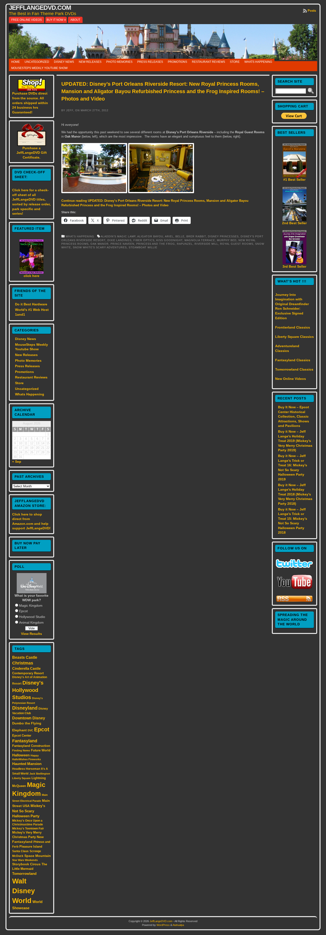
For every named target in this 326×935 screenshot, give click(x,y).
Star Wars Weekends (25, 860)
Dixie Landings (119, 240)
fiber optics (143, 240)
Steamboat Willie (143, 247)
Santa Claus (20, 851)
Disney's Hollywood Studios (27, 690)
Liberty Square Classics (294, 337)
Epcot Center (21, 735)
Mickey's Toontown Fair (28, 828)
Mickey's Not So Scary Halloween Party (28, 811)
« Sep (16, 461)
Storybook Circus (26, 864)
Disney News (64, 62)
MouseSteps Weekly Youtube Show (39, 68)
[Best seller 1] (294, 176)
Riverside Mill (206, 243)
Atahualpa (178, 925)
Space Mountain (37, 856)
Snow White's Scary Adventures (100, 247)
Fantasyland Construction (31, 746)
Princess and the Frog (155, 243)
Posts (312, 10)
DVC (30, 730)
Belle (179, 236)
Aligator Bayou (150, 236)
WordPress (163, 925)
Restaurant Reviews (208, 62)
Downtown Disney (28, 718)
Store (235, 62)
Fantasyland (24, 740)
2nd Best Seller (294, 223)
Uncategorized (37, 62)
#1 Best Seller (294, 179)
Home (15, 62)
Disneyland (24, 708)
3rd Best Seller (294, 266)
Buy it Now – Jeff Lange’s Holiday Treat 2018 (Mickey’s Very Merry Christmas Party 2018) (295, 494)
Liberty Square (21, 778)
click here (31, 276)
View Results (31, 634)
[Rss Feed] (294, 601)
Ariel (169, 236)
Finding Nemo (21, 750)
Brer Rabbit (196, 236)
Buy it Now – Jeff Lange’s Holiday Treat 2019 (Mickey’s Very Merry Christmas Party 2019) (295, 441)
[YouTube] (294, 589)
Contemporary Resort (28, 673)
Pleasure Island (30, 846)
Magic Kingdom (30, 605)
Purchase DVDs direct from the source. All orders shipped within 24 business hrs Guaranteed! (30, 102)
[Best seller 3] (294, 263)
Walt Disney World (23, 890)
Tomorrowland (24, 874)
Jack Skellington (39, 773)
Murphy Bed (227, 240)
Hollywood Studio (32, 617)
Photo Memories (119, 62)
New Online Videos (290, 379)
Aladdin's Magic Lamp (118, 236)
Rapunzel (185, 243)
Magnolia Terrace (199, 240)
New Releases (90, 62)
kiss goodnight (169, 240)
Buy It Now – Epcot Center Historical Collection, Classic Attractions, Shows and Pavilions (293, 416)
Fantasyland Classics (292, 360)
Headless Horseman (26, 768)
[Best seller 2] (294, 220)
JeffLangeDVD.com (40, 7)
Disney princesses (223, 236)
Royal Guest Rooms (236, 243)
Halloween (21, 755)
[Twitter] (294, 566)
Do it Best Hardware (31, 304)
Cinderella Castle (26, 668)
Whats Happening (258, 62)
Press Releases (150, 62)
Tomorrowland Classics (294, 369)
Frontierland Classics (292, 327)
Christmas (22, 663)
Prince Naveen (122, 243)
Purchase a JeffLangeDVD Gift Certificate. (31, 152)
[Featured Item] (31, 272)
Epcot (23, 611)
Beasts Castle (24, 657)
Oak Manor (99, 243)
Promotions (177, 62)
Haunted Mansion (27, 764)
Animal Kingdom (31, 622)
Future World (40, 750)
